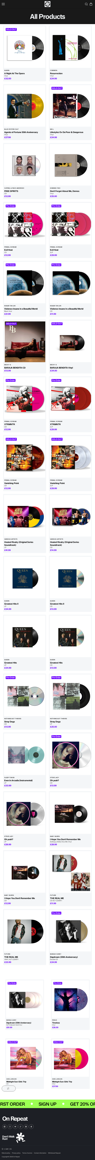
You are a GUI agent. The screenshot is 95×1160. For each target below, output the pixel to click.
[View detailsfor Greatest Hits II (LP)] (24, 577)
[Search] (86, 4)
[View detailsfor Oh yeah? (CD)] (70, 754)
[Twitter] (26, 1126)
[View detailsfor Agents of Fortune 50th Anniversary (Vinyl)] (24, 106)
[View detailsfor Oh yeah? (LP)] (24, 813)
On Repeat (16, 1157)
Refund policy (6, 1153)
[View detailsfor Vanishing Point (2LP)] (70, 457)
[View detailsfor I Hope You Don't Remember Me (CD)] (24, 872)
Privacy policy (16, 1153)
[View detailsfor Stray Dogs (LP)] (70, 695)
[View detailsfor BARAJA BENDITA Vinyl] (70, 341)
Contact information (40, 1153)
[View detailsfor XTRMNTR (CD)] (24, 398)
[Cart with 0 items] (91, 4)
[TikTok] (20, 1126)
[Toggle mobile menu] (22, 4)
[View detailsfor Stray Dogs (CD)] (24, 695)
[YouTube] (15, 1126)
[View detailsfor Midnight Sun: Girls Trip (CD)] (24, 1058)
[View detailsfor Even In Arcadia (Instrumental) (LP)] (24, 754)
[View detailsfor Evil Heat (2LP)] (70, 223)
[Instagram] (10, 1126)
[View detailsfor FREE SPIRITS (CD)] (24, 165)
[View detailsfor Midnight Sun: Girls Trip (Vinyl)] (70, 1058)
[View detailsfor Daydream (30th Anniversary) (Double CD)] (70, 930)
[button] (91, 4)
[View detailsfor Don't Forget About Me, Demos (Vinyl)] (70, 165)
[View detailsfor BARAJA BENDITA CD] (24, 341)
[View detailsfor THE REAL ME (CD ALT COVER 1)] (70, 872)
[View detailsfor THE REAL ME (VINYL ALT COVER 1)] (24, 930)
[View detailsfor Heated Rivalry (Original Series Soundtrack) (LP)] (24, 516)
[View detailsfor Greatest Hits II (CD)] (70, 577)
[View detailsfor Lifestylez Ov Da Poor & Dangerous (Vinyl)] (70, 106)
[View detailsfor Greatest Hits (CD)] (70, 636)
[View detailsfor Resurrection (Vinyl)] (70, 47)
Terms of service (27, 1153)
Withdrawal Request (54, 1153)
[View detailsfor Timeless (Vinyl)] (70, 999)
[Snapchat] (31, 1126)
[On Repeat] (47, 4)
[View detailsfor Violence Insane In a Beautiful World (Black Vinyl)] (24, 282)
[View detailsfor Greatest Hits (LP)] (24, 636)
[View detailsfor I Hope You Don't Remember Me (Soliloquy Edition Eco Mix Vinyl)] (70, 813)
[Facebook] (4, 1126)
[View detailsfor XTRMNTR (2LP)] (70, 398)
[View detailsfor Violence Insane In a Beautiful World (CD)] (70, 282)
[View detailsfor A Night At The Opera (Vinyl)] (24, 47)
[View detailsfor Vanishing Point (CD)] (24, 457)
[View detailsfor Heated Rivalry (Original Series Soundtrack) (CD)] (70, 516)
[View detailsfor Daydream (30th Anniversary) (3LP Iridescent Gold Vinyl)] (24, 999)
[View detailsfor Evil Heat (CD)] (24, 223)
